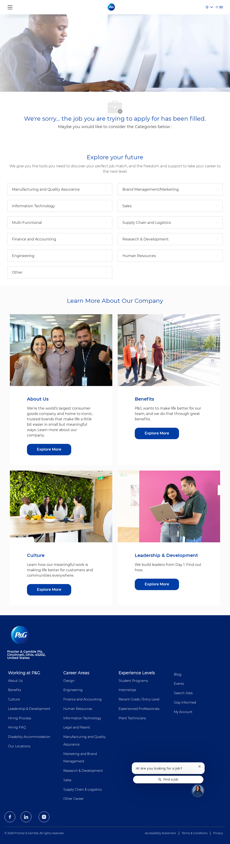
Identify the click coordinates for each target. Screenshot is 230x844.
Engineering (73, 690)
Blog (177, 674)
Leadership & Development (29, 709)
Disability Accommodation (29, 737)
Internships (127, 690)
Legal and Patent (76, 727)
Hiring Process (19, 718)
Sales (67, 780)
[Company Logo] (111, 7)
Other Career (73, 799)
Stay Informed (185, 702)
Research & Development (83, 771)
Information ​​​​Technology (82, 718)
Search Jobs (183, 693)
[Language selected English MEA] (209, 7)
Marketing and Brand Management (80, 757)
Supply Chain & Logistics (82, 789)
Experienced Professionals (139, 709)
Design (69, 681)
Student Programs (133, 681)
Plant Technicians (132, 718)
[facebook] (9, 816)
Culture (14, 699)
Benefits (14, 690)
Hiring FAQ (17, 727)
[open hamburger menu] (10, 6)
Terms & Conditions (195, 833)
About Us (15, 681)
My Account (183, 712)
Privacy (218, 833)
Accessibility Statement (160, 833)
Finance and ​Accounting (82, 699)
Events (179, 684)
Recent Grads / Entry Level (139, 699)
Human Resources (77, 709)
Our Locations (19, 746)
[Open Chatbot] (198, 790)
